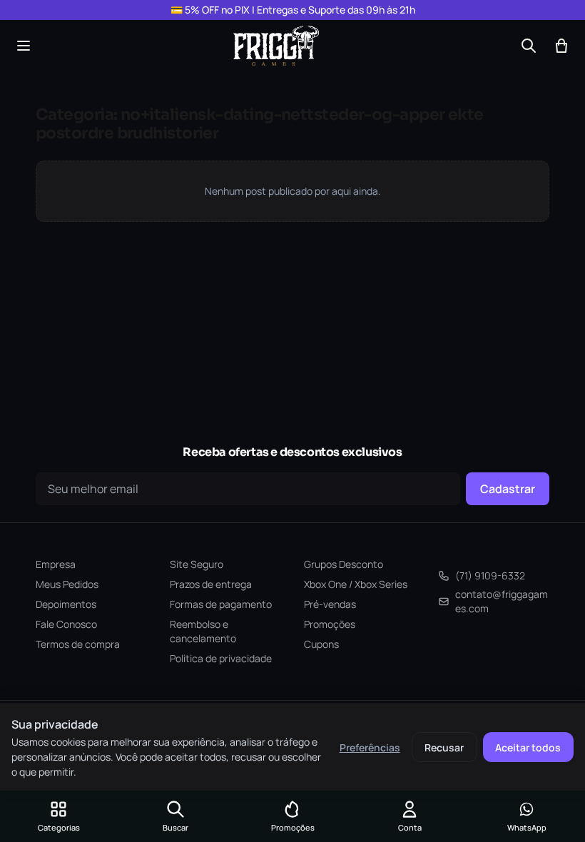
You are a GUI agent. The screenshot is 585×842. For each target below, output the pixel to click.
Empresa (56, 564)
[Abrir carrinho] (561, 46)
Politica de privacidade (221, 658)
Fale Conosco (66, 624)
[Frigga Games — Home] (276, 46)
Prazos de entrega (211, 584)
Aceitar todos (528, 747)
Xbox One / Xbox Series (355, 584)
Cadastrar (507, 489)
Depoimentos (66, 604)
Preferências (370, 747)
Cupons (321, 644)
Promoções (329, 624)
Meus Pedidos (67, 584)
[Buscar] (529, 46)
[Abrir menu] (24, 46)
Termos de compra (78, 644)
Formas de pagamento (221, 604)
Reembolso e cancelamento (203, 631)
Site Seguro (196, 564)
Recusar (444, 747)
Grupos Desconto (343, 564)
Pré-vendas (330, 604)
